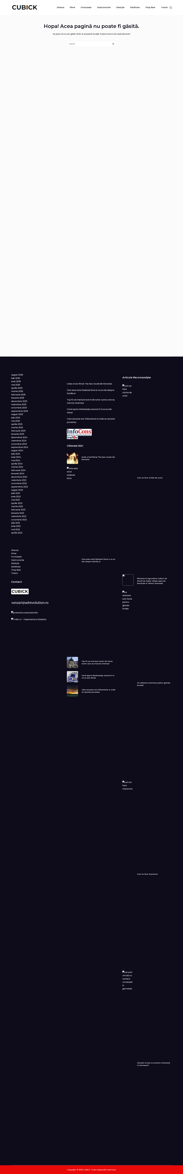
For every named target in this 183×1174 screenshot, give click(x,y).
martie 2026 (17, 391)
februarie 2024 (18, 470)
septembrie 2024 (19, 447)
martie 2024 (17, 467)
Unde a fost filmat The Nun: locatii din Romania (89, 383)
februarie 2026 (18, 394)
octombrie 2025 (19, 407)
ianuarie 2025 (17, 434)
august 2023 (17, 490)
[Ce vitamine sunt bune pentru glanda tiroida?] (128, 684)
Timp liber (150, 7)
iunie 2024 (16, 457)
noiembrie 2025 (18, 404)
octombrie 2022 (19, 519)
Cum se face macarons (147, 874)
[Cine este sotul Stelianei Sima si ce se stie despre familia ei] (72, 560)
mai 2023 (15, 499)
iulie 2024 (15, 453)
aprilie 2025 (16, 424)
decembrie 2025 (19, 401)
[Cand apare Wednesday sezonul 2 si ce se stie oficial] (72, 676)
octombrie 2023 (19, 483)
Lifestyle (120, 7)
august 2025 (17, 414)
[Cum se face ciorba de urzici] (128, 477)
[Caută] (171, 7)
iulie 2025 (15, 417)
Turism (164, 7)
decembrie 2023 (19, 476)
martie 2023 (17, 506)
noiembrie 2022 (18, 516)
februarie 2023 (18, 509)
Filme (72, 7)
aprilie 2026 (16, 388)
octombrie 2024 (19, 444)
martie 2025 (17, 427)
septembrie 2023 (19, 486)
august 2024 (17, 450)
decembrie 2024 (19, 437)
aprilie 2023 (16, 503)
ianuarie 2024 (17, 473)
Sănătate (135, 7)
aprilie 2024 (17, 463)
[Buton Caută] (113, 44)
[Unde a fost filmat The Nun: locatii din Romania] (72, 458)
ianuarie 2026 (17, 397)
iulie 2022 (15, 522)
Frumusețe (86, 7)
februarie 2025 (18, 430)
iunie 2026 (16, 381)
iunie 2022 (16, 526)
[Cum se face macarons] (128, 874)
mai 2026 (15, 384)
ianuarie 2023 (17, 513)
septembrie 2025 (19, 411)
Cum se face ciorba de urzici (150, 478)
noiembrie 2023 (18, 480)
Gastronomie (104, 7)
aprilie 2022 (16, 532)
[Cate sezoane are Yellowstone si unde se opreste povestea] (72, 691)
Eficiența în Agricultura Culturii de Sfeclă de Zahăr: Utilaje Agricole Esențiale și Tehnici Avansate (152, 580)
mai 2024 (15, 460)
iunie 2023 (16, 496)
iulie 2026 (15, 378)
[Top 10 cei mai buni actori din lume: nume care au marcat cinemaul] (72, 662)
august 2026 (17, 374)
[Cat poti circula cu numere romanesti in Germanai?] (128, 1064)
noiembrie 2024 (19, 440)
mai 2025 (15, 421)
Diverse (60, 7)
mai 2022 (15, 529)
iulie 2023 (15, 493)
